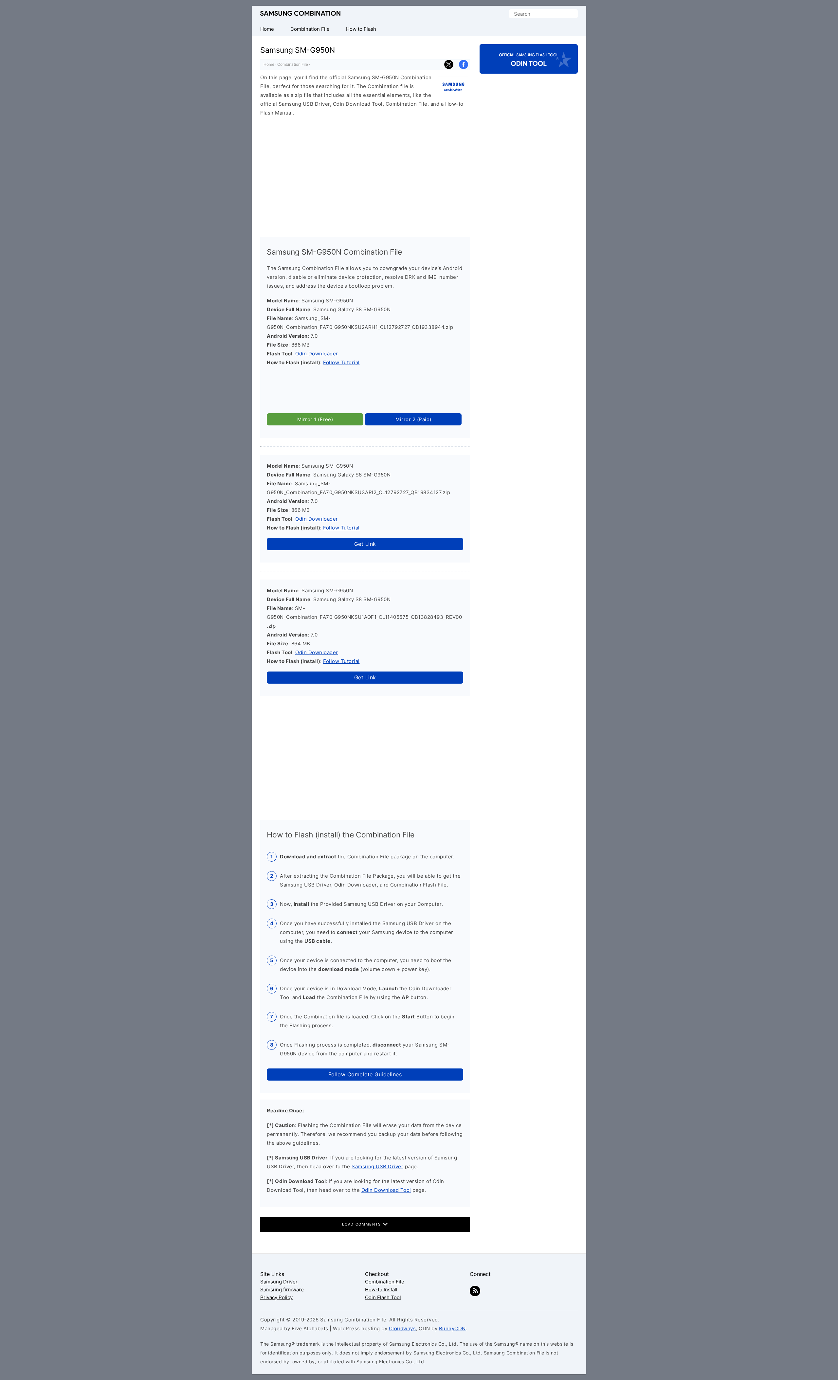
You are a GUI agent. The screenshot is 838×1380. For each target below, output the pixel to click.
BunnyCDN (452, 1328)
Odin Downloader (316, 353)
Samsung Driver (279, 1282)
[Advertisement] (365, 174)
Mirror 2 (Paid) (413, 419)
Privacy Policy (276, 1297)
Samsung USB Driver (377, 1166)
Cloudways (402, 1328)
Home (269, 64)
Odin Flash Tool (383, 1297)
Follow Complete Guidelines (365, 1074)
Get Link (365, 544)
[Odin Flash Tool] (529, 68)
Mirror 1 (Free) (315, 419)
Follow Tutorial (341, 362)
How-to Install (381, 1289)
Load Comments (362, 1224)
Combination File (292, 64)
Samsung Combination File (300, 13)
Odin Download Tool (386, 1190)
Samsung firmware (282, 1289)
